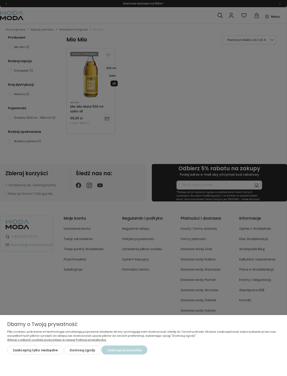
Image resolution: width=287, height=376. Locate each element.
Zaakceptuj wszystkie (124, 350)
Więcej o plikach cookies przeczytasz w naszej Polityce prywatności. (57, 340)
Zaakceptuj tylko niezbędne (35, 350)
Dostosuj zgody (82, 350)
